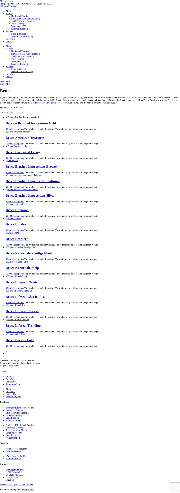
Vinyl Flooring (17, 23)
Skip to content (6, 1)
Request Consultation (9, 365)
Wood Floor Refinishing (22, 36)
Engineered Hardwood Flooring (25, 18)
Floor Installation (18, 34)
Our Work (10, 39)
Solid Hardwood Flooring (22, 21)
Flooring (9, 13)
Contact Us (11, 382)
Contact (9, 41)
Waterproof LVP (18, 26)
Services (9, 31)
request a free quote (47, 103)
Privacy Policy (28, 489)
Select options (17, 129)
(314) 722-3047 (7, 4)
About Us (10, 376)
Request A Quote (13, 384)
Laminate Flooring (19, 29)
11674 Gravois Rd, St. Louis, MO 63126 (34, 4)
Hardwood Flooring (20, 16)
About (8, 11)
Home (2, 84)
